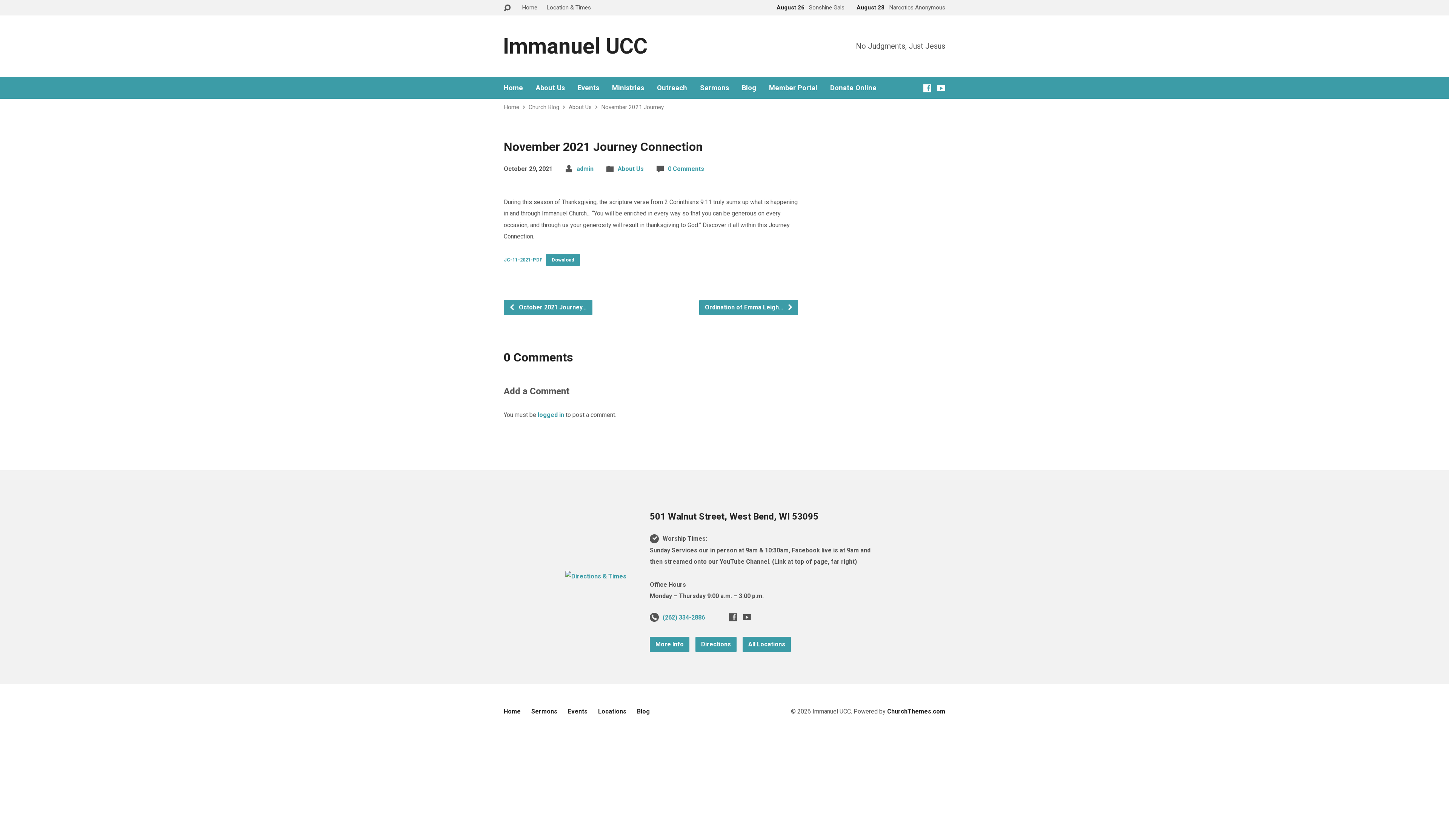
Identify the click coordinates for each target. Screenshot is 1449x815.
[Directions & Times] (595, 576)
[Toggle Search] (507, 8)
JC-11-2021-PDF (523, 260)
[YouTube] (941, 88)
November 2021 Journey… (634, 107)
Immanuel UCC (575, 46)
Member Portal (793, 88)
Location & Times (568, 7)
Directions (716, 644)
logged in (551, 414)
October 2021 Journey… (552, 307)
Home (529, 7)
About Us (550, 88)
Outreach (672, 88)
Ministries (628, 88)
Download (563, 260)
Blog (749, 88)
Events (588, 88)
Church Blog (544, 107)
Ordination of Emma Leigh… (745, 307)
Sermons (714, 88)
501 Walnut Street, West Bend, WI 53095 (734, 516)
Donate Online (853, 88)
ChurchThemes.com (916, 711)
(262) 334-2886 (684, 617)
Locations (612, 711)
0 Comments (686, 168)
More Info (669, 644)
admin (585, 168)
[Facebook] (927, 88)
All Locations (766, 644)
